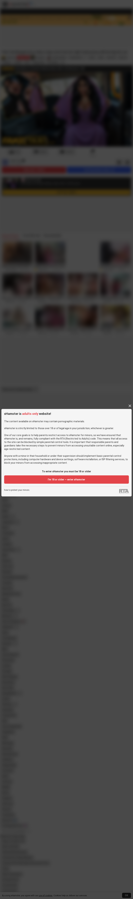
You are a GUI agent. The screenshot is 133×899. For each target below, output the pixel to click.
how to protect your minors (16, 490)
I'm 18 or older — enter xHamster (66, 479)
